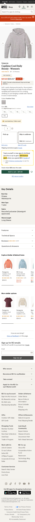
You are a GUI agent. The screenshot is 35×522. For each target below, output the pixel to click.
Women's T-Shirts (9, 24)
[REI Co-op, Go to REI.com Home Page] (4, 7)
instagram (6, 483)
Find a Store (5, 472)
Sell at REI (4, 453)
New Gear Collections (8, 434)
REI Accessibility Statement (17, 519)
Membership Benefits (8, 405)
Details (20, 148)
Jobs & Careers (6, 448)
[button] (17, 43)
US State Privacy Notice (23, 509)
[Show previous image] (3, 43)
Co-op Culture (6, 450)
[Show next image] (32, 43)
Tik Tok (10, 483)
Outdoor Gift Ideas (7, 418)
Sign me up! (17, 358)
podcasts (28, 483)
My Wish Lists (6, 402)
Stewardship (22, 461)
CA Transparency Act (23, 514)
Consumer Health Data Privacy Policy (17, 512)
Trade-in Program (7, 439)
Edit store (4, 145)
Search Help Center (8, 469)
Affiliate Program (7, 456)
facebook (15, 483)
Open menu (32, 7)
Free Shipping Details (25, 420)
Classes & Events (24, 434)
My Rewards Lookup (8, 399)
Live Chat (4, 475)
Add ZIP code (22, 145)
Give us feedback (13, 336)
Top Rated (6, 75)
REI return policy (17, 176)
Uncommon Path (24, 437)
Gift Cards (4, 420)
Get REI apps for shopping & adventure (17, 489)
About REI (21, 448)
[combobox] (17, 12)
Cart (28, 7)
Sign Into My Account (8, 396)
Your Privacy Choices (24, 507)
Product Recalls (9, 514)
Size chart (30, 106)
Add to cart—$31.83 (15, 172)
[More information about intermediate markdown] (23, 79)
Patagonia (4, 63)
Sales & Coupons (24, 418)
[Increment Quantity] (12, 128)
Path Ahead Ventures (25, 439)
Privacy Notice (8, 509)
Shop (11, 7)
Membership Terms (17, 517)
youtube (24, 483)
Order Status (22, 396)
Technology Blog (24, 458)
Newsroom (22, 455)
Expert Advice (23, 431)
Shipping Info (23, 409)
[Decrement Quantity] (2, 128)
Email (3, 349)
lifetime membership (15, 161)
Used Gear (5, 437)
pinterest (19, 483)
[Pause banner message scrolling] (33, 17)
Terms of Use (8, 507)
